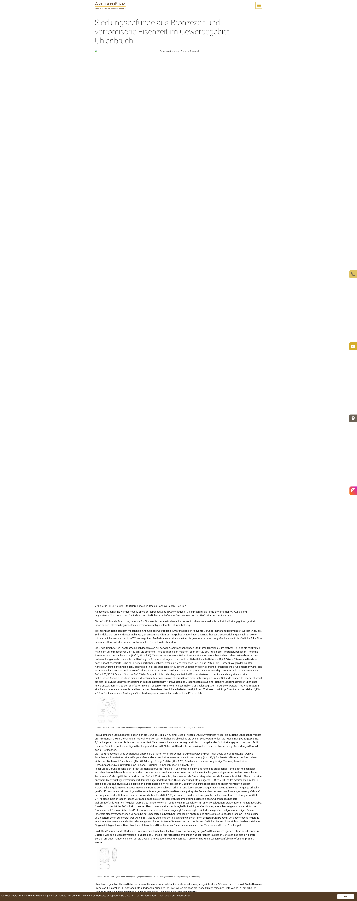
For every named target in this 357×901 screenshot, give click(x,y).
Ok (345, 896)
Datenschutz (183, 895)
